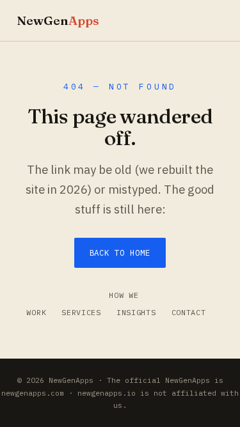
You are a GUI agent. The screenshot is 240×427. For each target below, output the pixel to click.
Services (81, 312)
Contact (189, 312)
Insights (136, 312)
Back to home (120, 252)
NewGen (58, 20)
